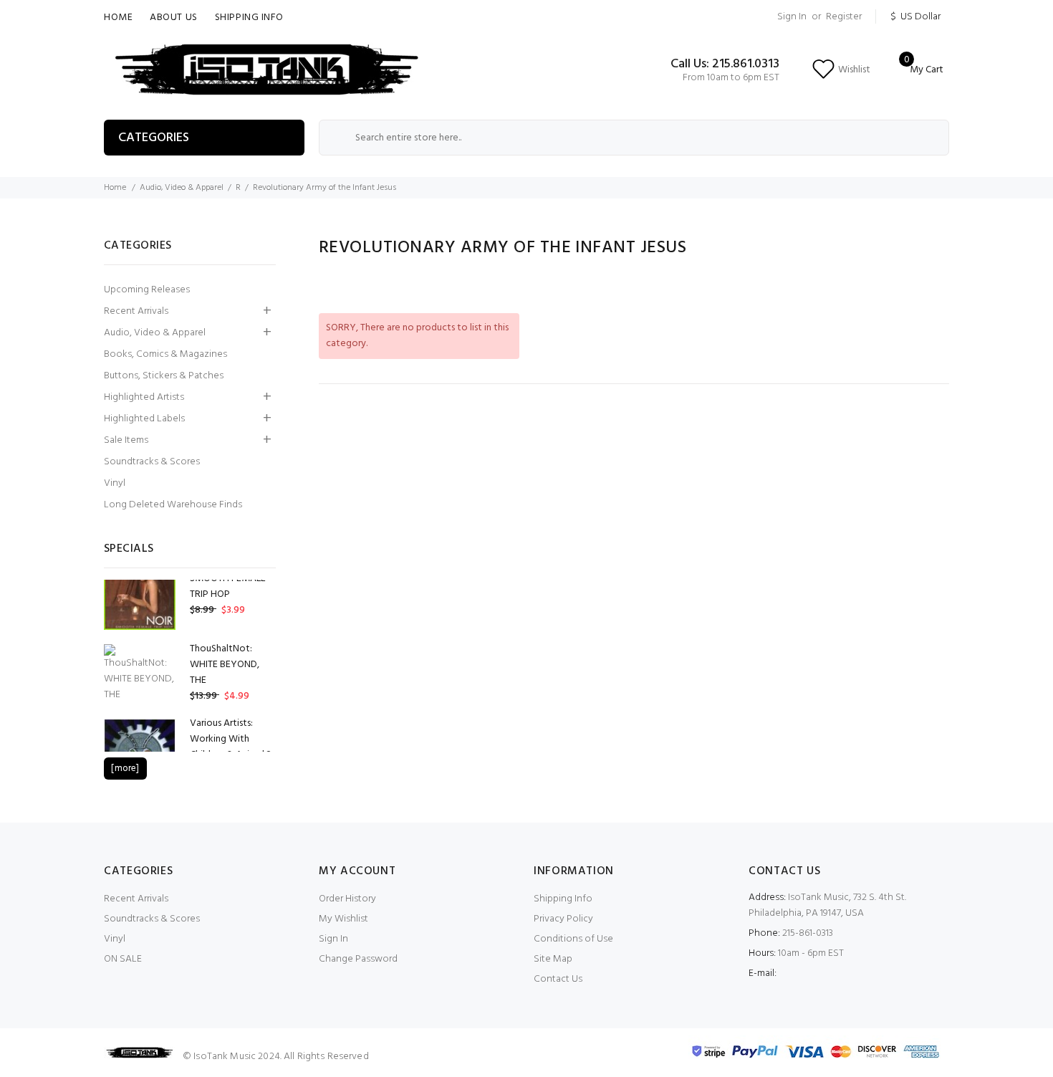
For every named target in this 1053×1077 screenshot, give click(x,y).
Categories (153, 138)
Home (118, 17)
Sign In (792, 16)
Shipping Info (249, 17)
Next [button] (248, 548)
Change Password (358, 959)
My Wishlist (343, 919)
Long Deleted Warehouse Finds (173, 505)
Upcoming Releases (147, 290)
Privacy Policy (563, 919)
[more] (125, 768)
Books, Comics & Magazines (165, 354)
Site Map (553, 959)
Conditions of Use (573, 939)
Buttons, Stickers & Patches (163, 376)
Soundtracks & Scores (152, 462)
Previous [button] (231, 548)
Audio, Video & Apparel (181, 188)
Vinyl (114, 483)
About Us (173, 17)
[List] (945, 285)
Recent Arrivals (136, 311)
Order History (347, 899)
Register (844, 16)
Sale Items (126, 440)
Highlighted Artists (144, 397)
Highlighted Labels (144, 419)
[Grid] (926, 285)
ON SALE (123, 959)
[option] (190, 592)
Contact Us (558, 979)
